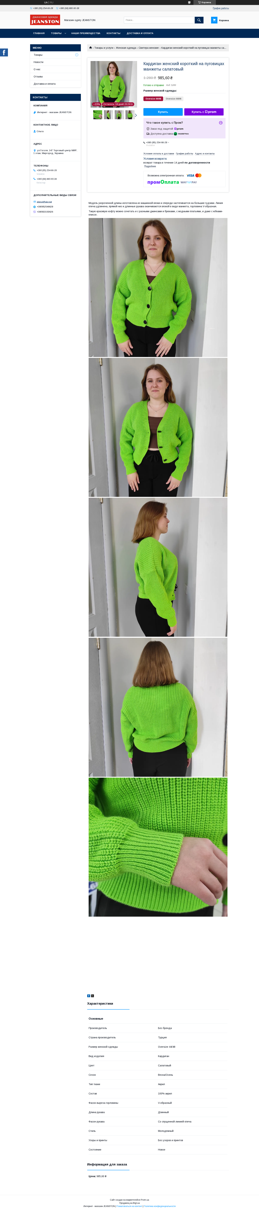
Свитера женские (149, 47)
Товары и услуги (103, 47)
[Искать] (199, 20)
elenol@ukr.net (44, 201)
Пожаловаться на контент (129, 1206)
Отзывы (38, 76)
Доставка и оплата (140, 33)
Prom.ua (145, 1200)
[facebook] (88, 996)
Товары (56, 33)
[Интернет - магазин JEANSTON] (45, 24)
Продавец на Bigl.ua (129, 1203)
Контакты (113, 33)
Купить (163, 111)
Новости (38, 62)
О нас (37, 69)
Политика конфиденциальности (160, 1206)
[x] (92, 996)
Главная (39, 33)
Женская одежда (126, 47)
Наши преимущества (85, 33)
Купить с (198, 111)
